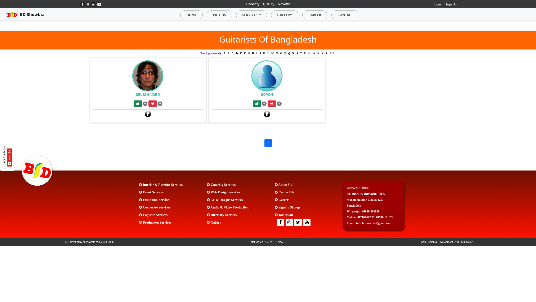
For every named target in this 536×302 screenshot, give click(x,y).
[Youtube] (307, 222)
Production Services (156, 222)
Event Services (153, 192)
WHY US (219, 15)
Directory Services (223, 215)
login (437, 4)
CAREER (314, 15)
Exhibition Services (156, 200)
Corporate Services (156, 207)
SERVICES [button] (250, 15)
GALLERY (284, 15)
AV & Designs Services (226, 200)
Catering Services (223, 184)
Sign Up (451, 4)
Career (283, 200)
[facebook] (281, 222)
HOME (191, 15)
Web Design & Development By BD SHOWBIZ (447, 242)
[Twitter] (290, 222)
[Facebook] (148, 113)
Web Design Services (225, 192)
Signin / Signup (289, 207)
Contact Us (286, 192)
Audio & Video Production (229, 207)
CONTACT (345, 15)
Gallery (215, 222)
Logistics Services (155, 215)
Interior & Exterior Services (162, 184)
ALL (332, 53)
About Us (285, 184)
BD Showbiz (32, 14)
